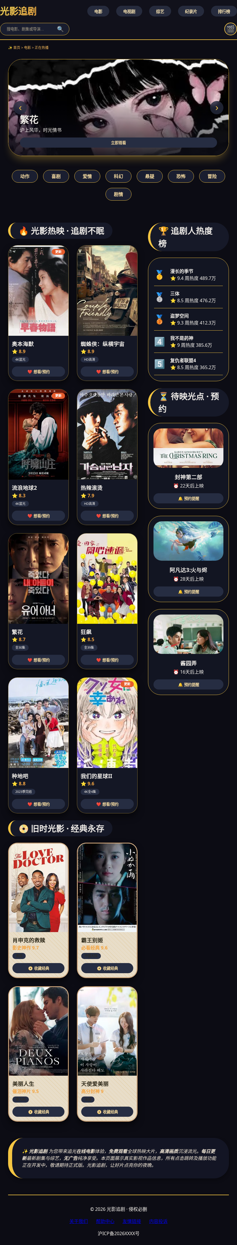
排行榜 (224, 11)
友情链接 (132, 1221)
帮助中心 (105, 1221)
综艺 (160, 11)
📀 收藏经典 (38, 968)
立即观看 (118, 143)
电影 (98, 11)
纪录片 (191, 11)
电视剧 (129, 11)
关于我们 (78, 1221)
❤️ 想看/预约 (38, 372)
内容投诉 (158, 1221)
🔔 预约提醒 (188, 498)
